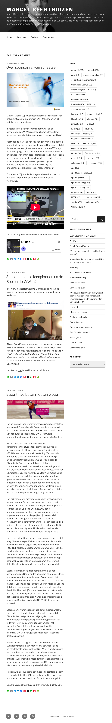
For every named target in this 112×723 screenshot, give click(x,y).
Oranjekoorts (92, 153)
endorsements (79, 99)
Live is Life (74, 307)
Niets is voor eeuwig (78, 312)
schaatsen (77, 163)
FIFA (91, 104)
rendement (92, 158)
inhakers (92, 119)
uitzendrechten (92, 197)
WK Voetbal (78, 207)
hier (29, 234)
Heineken (77, 119)
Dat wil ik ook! (76, 342)
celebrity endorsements (83, 80)
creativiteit (78, 89)
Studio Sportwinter (30, 354)
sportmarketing (80, 182)
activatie (93, 70)
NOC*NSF (89, 143)
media (87, 133)
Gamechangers (76, 322)
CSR (92, 89)
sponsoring (95, 163)
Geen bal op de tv (77, 282)
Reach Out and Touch (79, 246)
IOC (90, 124)
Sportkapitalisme (77, 347)
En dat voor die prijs (78, 317)
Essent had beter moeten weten (32, 394)
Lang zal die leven (77, 288)
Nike (75, 143)
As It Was (74, 241)
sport (75, 168)
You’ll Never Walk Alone (80, 272)
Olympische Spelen (81, 148)
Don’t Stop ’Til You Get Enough (83, 236)
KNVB (89, 129)
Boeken (34, 37)
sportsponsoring (80, 187)
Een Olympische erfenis (80, 332)
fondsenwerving (80, 109)
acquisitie (77, 70)
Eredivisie (77, 104)
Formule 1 (77, 114)
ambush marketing (93, 75)
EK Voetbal (78, 94)
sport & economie (81, 173)
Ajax (75, 75)
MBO (75, 133)
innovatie (77, 124)
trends (91, 192)
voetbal (76, 202)
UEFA (75, 197)
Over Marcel (48, 37)
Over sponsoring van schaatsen (32, 67)
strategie (77, 192)
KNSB (75, 129)
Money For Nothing (78, 277)
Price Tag (74, 267)
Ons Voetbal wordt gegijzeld (82, 327)
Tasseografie (75, 337)
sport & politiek (79, 178)
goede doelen (94, 114)
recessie (76, 158)
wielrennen (92, 202)
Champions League (81, 85)
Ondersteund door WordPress (61, 716)
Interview (21, 37)
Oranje (76, 153)
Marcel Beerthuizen (40, 10)
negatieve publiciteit (82, 138)
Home (9, 37)
